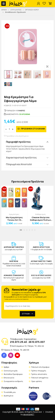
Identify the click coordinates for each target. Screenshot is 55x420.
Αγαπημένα (8, 395)
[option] (8, 74)
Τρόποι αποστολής (39, 374)
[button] (50, 3)
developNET (28, 414)
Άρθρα (6, 367)
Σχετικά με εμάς (11, 370)
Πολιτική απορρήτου (39, 377)
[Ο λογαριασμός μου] (38, 3)
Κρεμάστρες (14, 214)
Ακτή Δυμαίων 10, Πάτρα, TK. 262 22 (28, 346)
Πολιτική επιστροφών (40, 367)
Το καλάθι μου (10, 392)
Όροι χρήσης (36, 381)
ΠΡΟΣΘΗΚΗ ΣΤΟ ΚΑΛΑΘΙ (32, 128)
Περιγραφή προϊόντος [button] (18, 141)
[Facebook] (4, 355)
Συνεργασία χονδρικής (13, 381)
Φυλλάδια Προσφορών (13, 374)
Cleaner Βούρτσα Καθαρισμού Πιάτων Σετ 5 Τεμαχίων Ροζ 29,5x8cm (40, 218)
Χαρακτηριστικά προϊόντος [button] (21, 157)
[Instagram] (10, 355)
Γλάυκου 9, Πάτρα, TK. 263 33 (16, 350)
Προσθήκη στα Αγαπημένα (17, 136)
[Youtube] (17, 355)
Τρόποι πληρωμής (38, 370)
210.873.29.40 (18, 341)
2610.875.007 (37, 341)
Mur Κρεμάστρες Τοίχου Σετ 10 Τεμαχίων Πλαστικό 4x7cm (14, 218)
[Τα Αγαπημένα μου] (44, 3)
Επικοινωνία (9, 377)
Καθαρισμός (40, 214)
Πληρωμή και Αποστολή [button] (19, 164)
